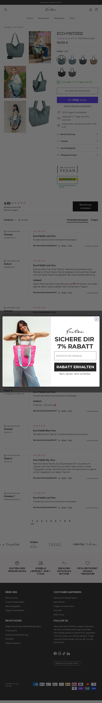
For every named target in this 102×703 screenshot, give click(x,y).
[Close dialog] (97, 319)
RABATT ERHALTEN (75, 367)
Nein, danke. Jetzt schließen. (75, 374)
